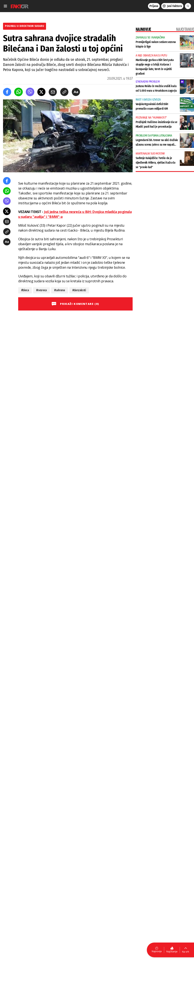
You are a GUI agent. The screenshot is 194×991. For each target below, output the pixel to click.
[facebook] (7, 92)
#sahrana (59, 290)
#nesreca (41, 290)
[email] (52, 92)
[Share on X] (41, 92)
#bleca (25, 290)
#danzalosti (79, 290)
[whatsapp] (18, 92)
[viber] (30, 92)
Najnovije (157, 951)
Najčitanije (172, 951)
